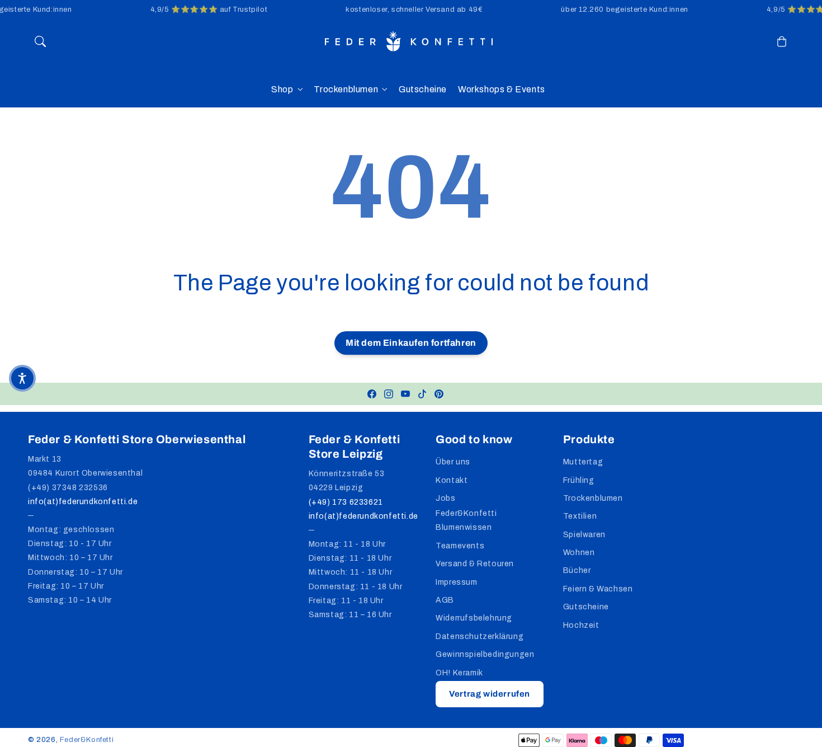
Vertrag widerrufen (489, 693)
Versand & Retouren (475, 564)
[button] (40, 41)
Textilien (580, 516)
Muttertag (583, 462)
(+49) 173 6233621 (346, 502)
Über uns (453, 462)
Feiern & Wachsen (598, 589)
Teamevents (460, 546)
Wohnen (579, 552)
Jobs (445, 498)
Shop (282, 89)
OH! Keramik (459, 673)
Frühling (578, 480)
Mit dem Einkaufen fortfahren (411, 342)
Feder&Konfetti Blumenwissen (466, 520)
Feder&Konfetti (87, 740)
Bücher (577, 570)
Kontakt (451, 480)
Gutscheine (586, 607)
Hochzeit (581, 625)
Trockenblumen (346, 89)
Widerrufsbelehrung (474, 618)
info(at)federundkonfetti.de (83, 501)
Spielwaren (584, 534)
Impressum (456, 582)
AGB (445, 600)
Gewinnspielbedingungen (485, 654)
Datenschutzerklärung (479, 636)
